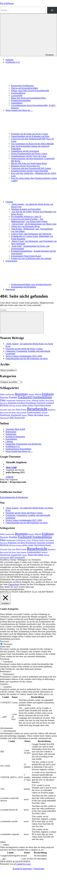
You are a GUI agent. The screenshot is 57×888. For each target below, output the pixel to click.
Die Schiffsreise (7, 3)
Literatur (9, 202)
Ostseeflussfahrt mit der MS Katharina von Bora (27, 358)
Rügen (14, 412)
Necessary (7, 644)
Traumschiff (16, 415)
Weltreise (46, 415)
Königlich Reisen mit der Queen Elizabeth (29, 171)
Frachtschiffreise (18, 93)
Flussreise (4, 397)
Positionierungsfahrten (21, 100)
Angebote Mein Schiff (15, 429)
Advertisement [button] (6, 728)
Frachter (13, 397)
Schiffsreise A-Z (13, 446)
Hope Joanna (50, 400)
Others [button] (3, 842)
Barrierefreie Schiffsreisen (22, 85)
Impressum (10, 289)
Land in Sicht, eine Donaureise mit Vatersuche (31, 234)
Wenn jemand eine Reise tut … (19, 451)
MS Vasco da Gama (15, 405)
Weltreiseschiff (4, 418)
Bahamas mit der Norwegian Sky (25, 166)
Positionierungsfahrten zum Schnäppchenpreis (31, 284)
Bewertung (21, 393)
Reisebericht (37, 408)
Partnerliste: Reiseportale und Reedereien (23, 444)
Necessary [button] (4, 641)
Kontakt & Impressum (15, 436)
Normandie (3, 409)
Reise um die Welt (5, 412)
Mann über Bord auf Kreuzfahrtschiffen (28, 98)
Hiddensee (35, 400)
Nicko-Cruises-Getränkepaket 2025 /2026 (24, 356)
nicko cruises (28, 405)
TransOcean (5, 415)
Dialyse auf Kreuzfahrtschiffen (24, 88)
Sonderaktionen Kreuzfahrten (18, 449)
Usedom (24, 415)
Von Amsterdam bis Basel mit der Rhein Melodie (32, 144)
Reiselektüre (51, 409)
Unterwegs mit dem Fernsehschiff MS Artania (31, 168)
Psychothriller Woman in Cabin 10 (26, 216)
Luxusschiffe (16, 95)
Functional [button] (4, 659)
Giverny (28, 400)
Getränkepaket (10, 400)
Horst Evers (3, 403)
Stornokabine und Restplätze (23, 287)
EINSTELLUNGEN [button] (9, 592)
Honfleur (42, 400)
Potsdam (23, 409)
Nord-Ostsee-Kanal (42, 405)
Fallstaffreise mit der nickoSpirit (25, 151)
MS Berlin (4, 405)
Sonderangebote (34, 412)
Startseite (9, 59)
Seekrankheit (16, 103)
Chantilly (31, 394)
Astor (2, 394)
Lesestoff (50, 403)
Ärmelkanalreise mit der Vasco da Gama (28, 156)
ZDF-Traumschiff (17, 417)
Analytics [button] (4, 684)
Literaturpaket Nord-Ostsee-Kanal (26, 256)
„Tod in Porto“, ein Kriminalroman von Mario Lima (33, 224)
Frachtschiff (25, 397)
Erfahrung (48, 393)
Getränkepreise (21, 400)
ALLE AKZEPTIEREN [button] (42, 592)
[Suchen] (52, 10)
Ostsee (10, 409)
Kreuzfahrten (11, 439)
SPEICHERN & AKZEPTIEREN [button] (15, 861)
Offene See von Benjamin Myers (25, 226)
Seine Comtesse (21, 412)
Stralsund (44, 412)
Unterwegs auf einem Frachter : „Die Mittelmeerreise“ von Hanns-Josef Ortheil (29, 220)
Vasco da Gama (35, 414)
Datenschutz (11, 431)
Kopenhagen (31, 403)
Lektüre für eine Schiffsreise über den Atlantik (31, 258)
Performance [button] (5, 671)
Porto (18, 409)
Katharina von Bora (16, 403)
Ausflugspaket (9, 394)
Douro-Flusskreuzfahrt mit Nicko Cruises (29, 153)
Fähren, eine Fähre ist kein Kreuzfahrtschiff (30, 90)
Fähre (3, 400)
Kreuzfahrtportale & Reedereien (14, 497)
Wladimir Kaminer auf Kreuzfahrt (26, 209)
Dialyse (38, 394)
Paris (13, 409)
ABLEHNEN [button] (25, 592)
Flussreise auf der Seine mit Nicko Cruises (29, 134)
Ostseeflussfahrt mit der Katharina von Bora (30, 136)
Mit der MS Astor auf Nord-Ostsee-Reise (29, 163)
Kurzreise (41, 403)
